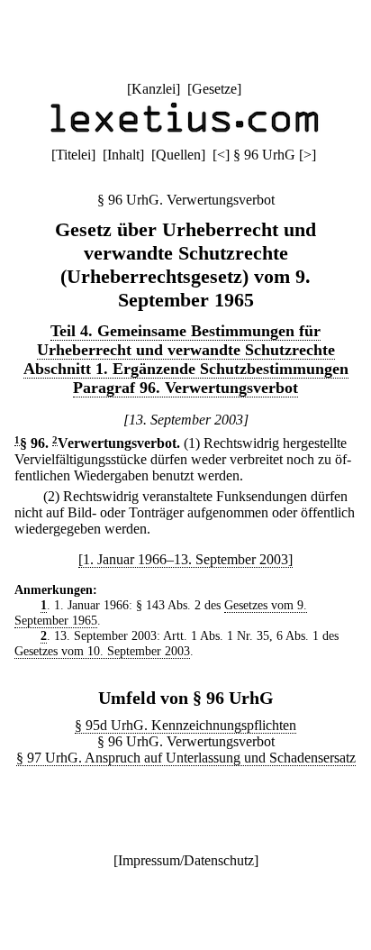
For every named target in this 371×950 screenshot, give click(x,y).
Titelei (73, 154)
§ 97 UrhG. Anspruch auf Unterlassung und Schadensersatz (186, 757)
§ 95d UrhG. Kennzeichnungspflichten (185, 725)
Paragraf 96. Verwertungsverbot (185, 388)
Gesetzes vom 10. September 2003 (102, 651)
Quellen (178, 154)
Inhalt (123, 154)
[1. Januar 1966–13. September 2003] (185, 559)
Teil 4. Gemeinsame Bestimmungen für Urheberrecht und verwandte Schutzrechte (186, 340)
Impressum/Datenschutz (186, 860)
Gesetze (214, 88)
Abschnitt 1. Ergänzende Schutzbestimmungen (185, 369)
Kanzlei (153, 88)
